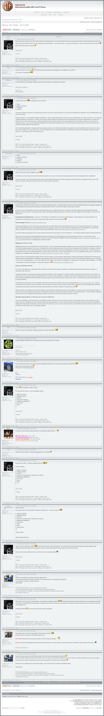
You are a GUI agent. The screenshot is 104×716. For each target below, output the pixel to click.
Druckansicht (5, 32)
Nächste (100, 29)
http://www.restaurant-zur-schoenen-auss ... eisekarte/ (55, 253)
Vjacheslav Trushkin (48, 711)
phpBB (51, 710)
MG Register (49, 12)
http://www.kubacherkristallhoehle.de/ (63, 262)
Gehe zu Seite (90, 29)
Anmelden (60, 14)
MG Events (18, 22)
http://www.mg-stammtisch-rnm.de (24, 353)
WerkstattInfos (57, 12)
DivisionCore (62, 711)
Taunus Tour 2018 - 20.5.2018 (15, 25)
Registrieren (44, 14)
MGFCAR (36, 12)
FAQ (50, 14)
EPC (42, 12)
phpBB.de (58, 713)
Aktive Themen (18, 19)
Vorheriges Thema (88, 32)
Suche (54, 14)
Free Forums (57, 711)
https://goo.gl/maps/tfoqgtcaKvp (37, 222)
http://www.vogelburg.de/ (87, 283)
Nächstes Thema (98, 32)
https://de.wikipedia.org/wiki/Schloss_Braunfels (72, 229)
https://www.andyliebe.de (22, 87)
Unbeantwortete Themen (8, 19)
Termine (13, 22)
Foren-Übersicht (6, 22)
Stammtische (66, 12)
